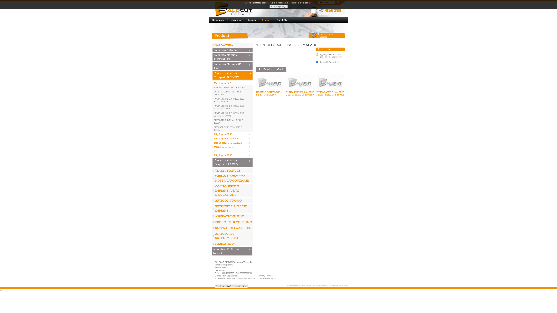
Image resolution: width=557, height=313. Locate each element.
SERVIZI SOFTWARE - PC (233, 228)
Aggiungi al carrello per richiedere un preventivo (331, 55)
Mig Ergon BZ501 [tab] (223, 155)
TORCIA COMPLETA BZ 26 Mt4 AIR (229, 87)
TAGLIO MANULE (227, 170)
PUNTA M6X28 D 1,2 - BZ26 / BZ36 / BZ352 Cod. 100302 (229, 114)
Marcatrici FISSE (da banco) (226, 251)
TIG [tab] (216, 151)
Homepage (218, 20)
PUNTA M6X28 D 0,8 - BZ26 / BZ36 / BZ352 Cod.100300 (229, 100)
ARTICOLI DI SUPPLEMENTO (226, 236)
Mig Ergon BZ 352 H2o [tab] (226, 138)
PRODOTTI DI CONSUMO (233, 222)
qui (310, 3)
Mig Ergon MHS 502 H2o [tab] (228, 142)
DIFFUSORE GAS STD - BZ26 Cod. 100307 (229, 128)
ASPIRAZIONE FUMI (229, 216)
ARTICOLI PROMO (228, 200)
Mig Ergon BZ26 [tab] (223, 83)
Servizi (252, 20)
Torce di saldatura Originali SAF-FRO (226, 162)
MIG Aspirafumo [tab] (223, 147)
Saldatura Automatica (227, 50)
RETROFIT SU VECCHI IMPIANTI (231, 208)
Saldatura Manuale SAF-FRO (229, 66)
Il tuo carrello (325, 35)
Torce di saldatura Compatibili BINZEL (226, 75)
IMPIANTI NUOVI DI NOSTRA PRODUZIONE (232, 178)
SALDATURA (224, 45)
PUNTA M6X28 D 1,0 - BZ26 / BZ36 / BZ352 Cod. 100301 (229, 107)
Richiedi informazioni (329, 62)
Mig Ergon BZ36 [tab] (223, 134)
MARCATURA (224, 243)
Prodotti (266, 20)
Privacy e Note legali (267, 276)
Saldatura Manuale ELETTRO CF (226, 57)
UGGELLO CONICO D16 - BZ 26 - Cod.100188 (228, 93)
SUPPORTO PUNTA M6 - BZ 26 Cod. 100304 (230, 121)
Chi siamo (236, 20)
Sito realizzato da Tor (267, 278)
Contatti (282, 20)
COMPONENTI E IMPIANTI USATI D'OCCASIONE (227, 190)
